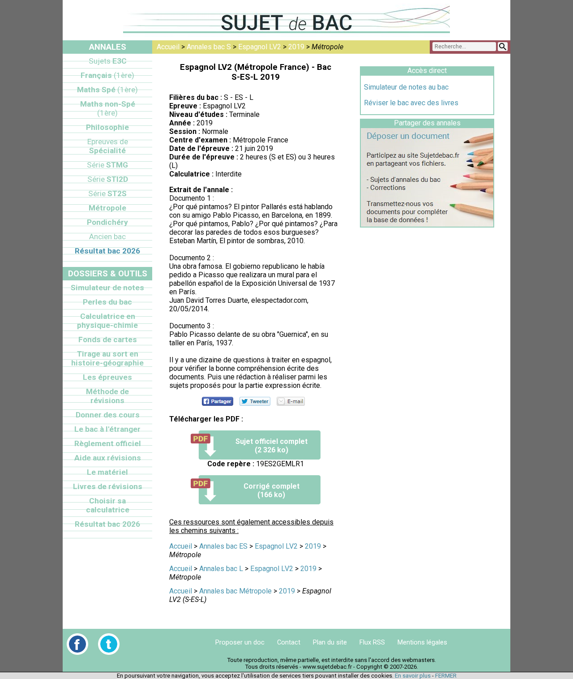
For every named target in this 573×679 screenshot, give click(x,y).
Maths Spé (107, 89)
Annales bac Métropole (235, 591)
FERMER (446, 675)
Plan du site (330, 642)
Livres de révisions (107, 486)
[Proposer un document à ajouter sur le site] (427, 224)
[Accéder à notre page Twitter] (109, 644)
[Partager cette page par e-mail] (291, 401)
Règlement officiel (107, 443)
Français (107, 75)
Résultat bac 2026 (107, 250)
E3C (108, 60)
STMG (107, 164)
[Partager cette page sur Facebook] (217, 401)
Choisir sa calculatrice (107, 505)
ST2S (107, 193)
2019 (296, 47)
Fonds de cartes (107, 339)
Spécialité (107, 146)
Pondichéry (107, 222)
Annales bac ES (223, 546)
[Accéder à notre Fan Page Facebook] (77, 644)
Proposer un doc (240, 642)
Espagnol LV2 (259, 47)
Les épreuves (107, 377)
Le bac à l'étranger (107, 429)
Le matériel (107, 472)
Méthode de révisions (107, 396)
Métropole (107, 207)
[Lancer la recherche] (503, 46)
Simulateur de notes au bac (406, 87)
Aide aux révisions (107, 457)
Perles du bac (107, 301)
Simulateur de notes (107, 287)
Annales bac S (209, 47)
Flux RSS (372, 642)
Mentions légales (422, 642)
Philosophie (107, 127)
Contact (288, 642)
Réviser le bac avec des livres (411, 103)
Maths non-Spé (107, 108)
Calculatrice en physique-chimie (107, 321)
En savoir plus (413, 675)
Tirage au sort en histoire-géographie (107, 358)
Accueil (168, 47)
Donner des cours (108, 414)
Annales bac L (221, 568)
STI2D (107, 179)
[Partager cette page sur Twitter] (254, 401)
